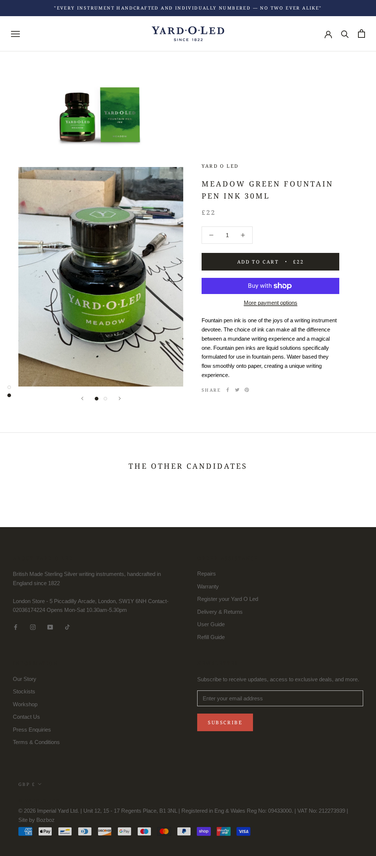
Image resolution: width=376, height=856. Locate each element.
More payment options (270, 302)
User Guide (211, 624)
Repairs (206, 573)
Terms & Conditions (36, 742)
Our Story (24, 679)
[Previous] (82, 398)
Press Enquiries (32, 729)
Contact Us (26, 717)
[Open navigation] (15, 33)
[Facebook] (227, 390)
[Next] (120, 398)
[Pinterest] (247, 390)
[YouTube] (50, 626)
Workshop (25, 704)
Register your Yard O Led (227, 599)
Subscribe (225, 722)
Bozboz (45, 820)
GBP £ (26, 784)
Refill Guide (211, 637)
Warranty (208, 586)
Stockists (24, 691)
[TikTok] (67, 626)
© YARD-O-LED (39, 800)
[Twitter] (237, 390)
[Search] (345, 33)
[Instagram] (33, 626)
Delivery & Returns (220, 612)
